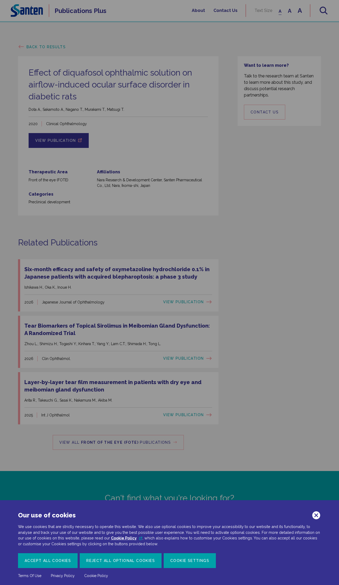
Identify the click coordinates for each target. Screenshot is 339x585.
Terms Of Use (29, 576)
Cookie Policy (124, 538)
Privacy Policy (63, 576)
